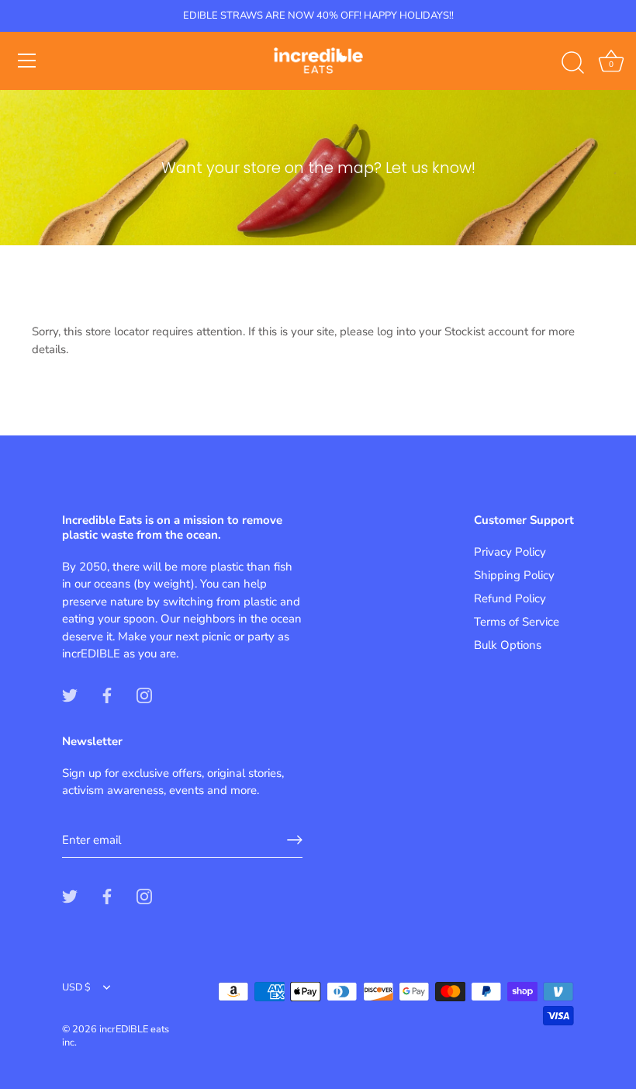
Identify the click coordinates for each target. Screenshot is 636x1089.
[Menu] (27, 60)
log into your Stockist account (452, 331)
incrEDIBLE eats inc (115, 1036)
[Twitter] (70, 694)
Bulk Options (507, 645)
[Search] (572, 63)
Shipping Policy (514, 575)
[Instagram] (144, 694)
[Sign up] (294, 840)
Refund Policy (510, 598)
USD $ (76, 988)
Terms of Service (516, 621)
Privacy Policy (510, 552)
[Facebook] (107, 694)
